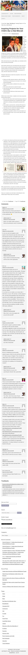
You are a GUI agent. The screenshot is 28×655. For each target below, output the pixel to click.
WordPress (12, 652)
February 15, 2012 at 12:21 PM (8, 405)
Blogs (3, 598)
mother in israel (6, 217)
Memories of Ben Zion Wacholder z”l (10, 626)
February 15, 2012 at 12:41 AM (9, 393)
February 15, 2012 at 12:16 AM (9, 219)
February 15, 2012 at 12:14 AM (9, 368)
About (23, 16)
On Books (4, 628)
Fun (3, 616)
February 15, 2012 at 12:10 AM (9, 340)
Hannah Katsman (15, 33)
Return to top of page (14, 649)
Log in (17, 652)
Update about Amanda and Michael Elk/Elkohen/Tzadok (14, 571)
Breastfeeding (17, 13)
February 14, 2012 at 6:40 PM (7, 267)
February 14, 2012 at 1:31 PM (7, 208)
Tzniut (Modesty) (16, 16)
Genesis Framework (21, 651)
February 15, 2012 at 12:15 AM (9, 255)
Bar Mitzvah (10, 201)
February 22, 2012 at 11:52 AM (8, 450)
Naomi (3, 207)
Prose (12, 651)
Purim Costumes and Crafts (8, 635)
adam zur (4, 459)
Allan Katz (4, 449)
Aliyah (11, 13)
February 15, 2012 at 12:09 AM (9, 311)
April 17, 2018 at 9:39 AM (7, 487)
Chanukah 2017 (4, 13)
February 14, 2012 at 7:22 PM (7, 322)
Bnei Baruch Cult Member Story (9, 601)
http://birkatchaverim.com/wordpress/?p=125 (12, 431)
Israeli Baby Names (6, 16)
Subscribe (4, 640)
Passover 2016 (5, 633)
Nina (3, 378)
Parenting (4, 631)
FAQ (3, 611)
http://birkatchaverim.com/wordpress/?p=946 (12, 435)
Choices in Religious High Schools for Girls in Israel (13, 586)
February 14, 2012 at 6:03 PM (7, 231)
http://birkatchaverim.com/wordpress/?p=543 (12, 428)
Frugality (4, 613)
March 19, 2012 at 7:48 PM (7, 472)
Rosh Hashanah (5, 638)
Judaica (3, 18)
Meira (3, 404)
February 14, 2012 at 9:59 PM (7, 379)
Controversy (5, 608)
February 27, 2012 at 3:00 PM (7, 461)
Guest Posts (5, 618)
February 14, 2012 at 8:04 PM (7, 350)
